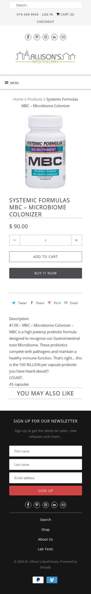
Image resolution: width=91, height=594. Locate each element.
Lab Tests (45, 549)
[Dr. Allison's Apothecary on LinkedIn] (54, 37)
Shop (45, 529)
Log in (47, 14)
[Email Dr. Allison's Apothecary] (63, 37)
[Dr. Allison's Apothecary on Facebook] (28, 37)
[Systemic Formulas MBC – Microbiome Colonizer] (45, 151)
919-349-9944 (28, 14)
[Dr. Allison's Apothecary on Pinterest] (37, 37)
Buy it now (45, 273)
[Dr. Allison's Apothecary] (45, 58)
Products (34, 99)
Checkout (45, 22)
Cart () (67, 14)
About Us (45, 539)
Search (45, 519)
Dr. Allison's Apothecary (42, 561)
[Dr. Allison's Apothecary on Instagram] (45, 37)
